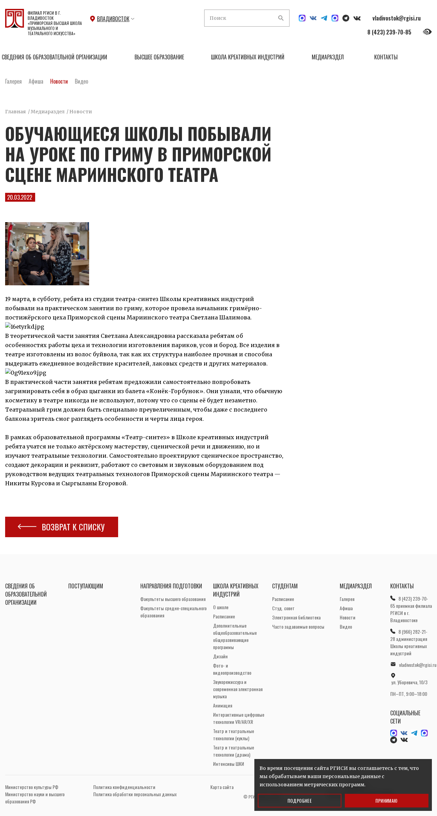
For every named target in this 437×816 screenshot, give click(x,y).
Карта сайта (222, 786)
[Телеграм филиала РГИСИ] (345, 18)
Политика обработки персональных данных (135, 794)
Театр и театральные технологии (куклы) (233, 734)
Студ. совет (283, 608)
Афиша (36, 81)
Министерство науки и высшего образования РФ (35, 797)
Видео (81, 81)
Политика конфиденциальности (124, 786)
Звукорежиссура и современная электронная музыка (238, 689)
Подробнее (299, 800)
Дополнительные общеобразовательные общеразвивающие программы (235, 636)
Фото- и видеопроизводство (232, 669)
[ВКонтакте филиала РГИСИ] (357, 18)
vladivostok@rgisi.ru (396, 18)
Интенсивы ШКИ (228, 763)
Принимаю (386, 800)
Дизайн (220, 656)
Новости (59, 81)
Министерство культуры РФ (31, 786)
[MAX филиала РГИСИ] (335, 18)
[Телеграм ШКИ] (324, 18)
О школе (220, 607)
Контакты (386, 57)
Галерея (13, 81)
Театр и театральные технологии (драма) (233, 751)
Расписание (224, 616)
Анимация (222, 705)
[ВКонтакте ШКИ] (313, 18)
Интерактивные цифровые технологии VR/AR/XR (238, 718)
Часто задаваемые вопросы (298, 626)
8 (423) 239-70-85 (389, 32)
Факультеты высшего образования (173, 598)
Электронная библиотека (296, 617)
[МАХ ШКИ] (302, 18)
